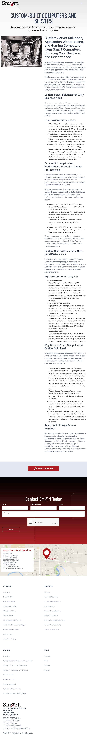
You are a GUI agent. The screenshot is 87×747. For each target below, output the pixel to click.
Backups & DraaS (8, 679)
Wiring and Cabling (9, 611)
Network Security (9, 615)
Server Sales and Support (52, 611)
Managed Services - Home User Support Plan (18, 661)
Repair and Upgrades (51, 597)
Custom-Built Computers (52, 601)
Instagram (47, 665)
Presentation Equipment (11, 629)
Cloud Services (8, 675)
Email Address (35, 504)
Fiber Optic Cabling (9, 639)
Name (4, 504)
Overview (6, 592)
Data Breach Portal (9, 684)
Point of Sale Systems (51, 615)
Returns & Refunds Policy (52, 625)
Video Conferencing (10, 606)
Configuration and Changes (12, 620)
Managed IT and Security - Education (15, 670)
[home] (10, 3)
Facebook (47, 656)
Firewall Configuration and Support (14, 625)
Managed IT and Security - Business (15, 665)
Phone (61, 504)
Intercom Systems (9, 601)
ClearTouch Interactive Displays (54, 620)
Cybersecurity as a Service (12, 689)
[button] (81, 3)
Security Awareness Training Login (14, 693)
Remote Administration (52, 629)
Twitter (46, 661)
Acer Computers (49, 606)
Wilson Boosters (8, 634)
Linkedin (47, 670)
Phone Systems (8, 597)
